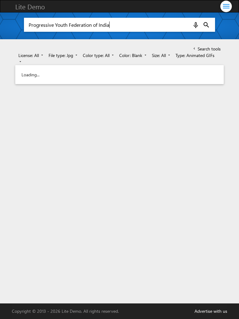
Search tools (206, 49)
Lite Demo (30, 6)
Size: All (161, 55)
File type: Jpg (63, 55)
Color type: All (99, 55)
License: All (31, 55)
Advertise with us (210, 311)
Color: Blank (133, 55)
